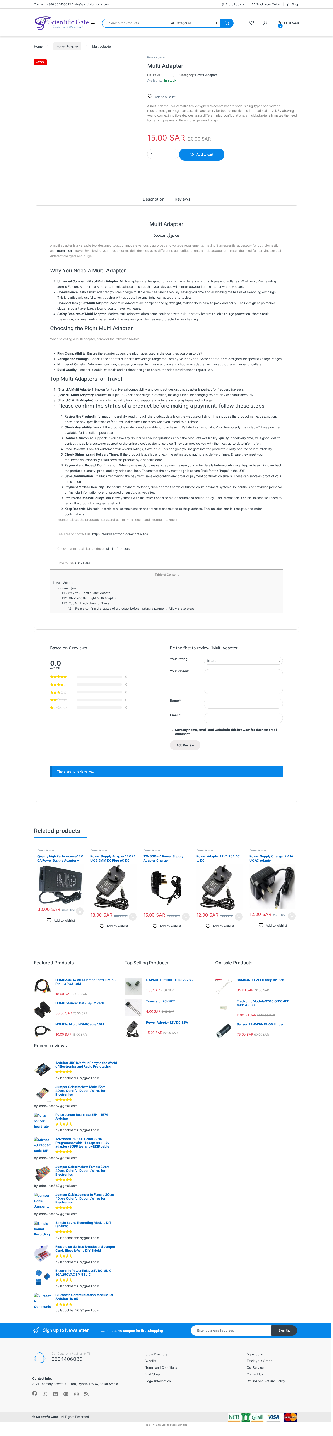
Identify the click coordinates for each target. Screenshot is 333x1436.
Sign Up (284, 1330)
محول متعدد (67, 588)
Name (175, 700)
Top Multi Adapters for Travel (86, 603)
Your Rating (178, 659)
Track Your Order (268, 4)
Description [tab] (153, 199)
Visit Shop (152, 1374)
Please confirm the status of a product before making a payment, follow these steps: (130, 608)
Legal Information (158, 1381)
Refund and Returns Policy (266, 1381)
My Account (255, 1354)
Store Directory (156, 1354)
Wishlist (150, 1361)
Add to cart (204, 154)
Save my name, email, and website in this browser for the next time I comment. (226, 732)
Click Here (82, 563)
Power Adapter (67, 46)
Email (175, 715)
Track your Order (259, 1361)
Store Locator (235, 4)
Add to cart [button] (80, 911)
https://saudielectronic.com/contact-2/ (120, 534)
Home (38, 46)
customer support (105, 443)
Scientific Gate (47, 1417)
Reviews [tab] (182, 199)
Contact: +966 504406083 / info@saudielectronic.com (71, 4)
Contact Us (255, 1374)
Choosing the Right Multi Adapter (89, 598)
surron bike (181, 1425)
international (65, 250)
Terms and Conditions (161, 1367)
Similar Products (118, 548)
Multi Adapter (64, 582)
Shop (295, 4)
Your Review (179, 671)
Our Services (256, 1367)
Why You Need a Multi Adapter (86, 593)
